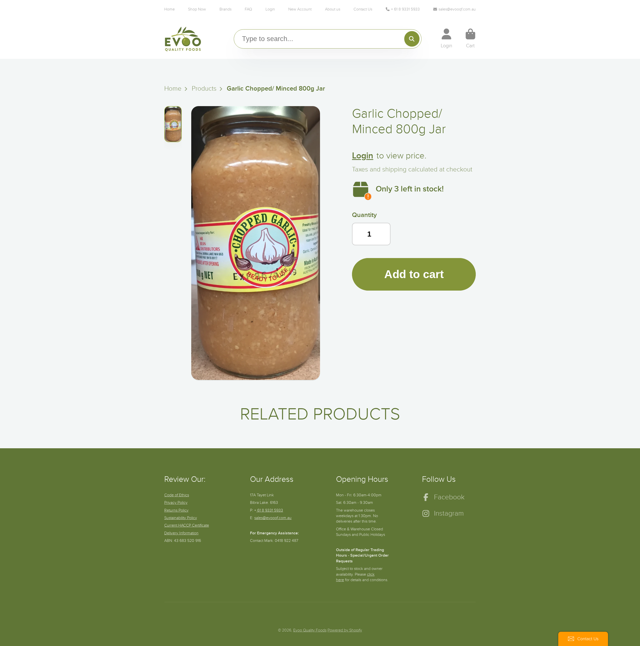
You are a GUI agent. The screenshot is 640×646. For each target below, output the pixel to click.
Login (270, 9)
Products (204, 88)
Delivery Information (181, 533)
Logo (183, 39)
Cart (470, 38)
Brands (226, 9)
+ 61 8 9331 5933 (405, 9)
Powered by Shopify (345, 630)
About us (332, 9)
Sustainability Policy (180, 517)
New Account (300, 9)
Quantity (364, 215)
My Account (446, 38)
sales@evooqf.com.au (457, 9)
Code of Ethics (176, 495)
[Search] (412, 39)
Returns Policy (176, 510)
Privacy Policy (176, 502)
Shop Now (197, 9)
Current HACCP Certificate (186, 525)
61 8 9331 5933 (269, 510)
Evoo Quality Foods (309, 630)
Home (169, 9)
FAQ (248, 9)
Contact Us (363, 9)
